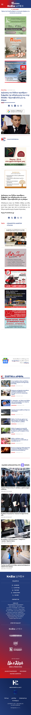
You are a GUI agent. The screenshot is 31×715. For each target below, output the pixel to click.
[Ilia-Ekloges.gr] (15, 650)
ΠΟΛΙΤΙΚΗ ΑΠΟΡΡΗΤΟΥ (15, 673)
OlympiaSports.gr (23, 698)
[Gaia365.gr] (15, 643)
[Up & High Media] (15, 664)
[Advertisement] (15, 340)
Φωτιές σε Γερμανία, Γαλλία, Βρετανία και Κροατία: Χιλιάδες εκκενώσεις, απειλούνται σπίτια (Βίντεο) (20, 449)
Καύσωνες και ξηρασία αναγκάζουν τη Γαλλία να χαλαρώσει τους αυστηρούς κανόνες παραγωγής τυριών (20, 392)
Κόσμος (13, 385)
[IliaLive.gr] (15, 629)
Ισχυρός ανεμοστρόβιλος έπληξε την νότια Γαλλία (20, 410)
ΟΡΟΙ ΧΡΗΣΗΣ (23, 671)
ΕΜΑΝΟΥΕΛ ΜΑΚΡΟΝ (15, 223)
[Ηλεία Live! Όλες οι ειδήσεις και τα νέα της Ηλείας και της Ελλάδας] (15, 4)
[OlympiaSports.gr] (15, 636)
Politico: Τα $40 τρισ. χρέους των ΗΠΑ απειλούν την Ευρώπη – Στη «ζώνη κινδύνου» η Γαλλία (19, 420)
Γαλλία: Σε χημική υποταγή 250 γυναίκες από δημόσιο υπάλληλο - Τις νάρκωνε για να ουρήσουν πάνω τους (20, 430)
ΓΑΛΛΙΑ (10, 225)
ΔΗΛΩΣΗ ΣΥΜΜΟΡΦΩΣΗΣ (11, 671)
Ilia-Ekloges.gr (15, 700)
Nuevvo (18, 707)
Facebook (16, 585)
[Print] (21, 106)
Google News (15, 361)
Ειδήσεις (26, 362)
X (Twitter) (16, 587)
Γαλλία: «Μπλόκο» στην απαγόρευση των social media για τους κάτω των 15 (19, 440)
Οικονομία (14, 405)
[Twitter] (12, 106)
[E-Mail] (18, 106)
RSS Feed (16, 595)
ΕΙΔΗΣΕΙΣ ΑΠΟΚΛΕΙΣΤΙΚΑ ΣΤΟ (11, 465)
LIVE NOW (16, 9)
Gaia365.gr (14, 698)
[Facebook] (9, 106)
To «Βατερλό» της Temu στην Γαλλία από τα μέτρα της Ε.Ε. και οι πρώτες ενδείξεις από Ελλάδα (20, 402)
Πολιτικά (4, 90)
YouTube (16, 590)
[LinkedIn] (15, 106)
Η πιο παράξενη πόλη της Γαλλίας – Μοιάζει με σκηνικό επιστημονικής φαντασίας (20, 382)
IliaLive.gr (6, 698)
